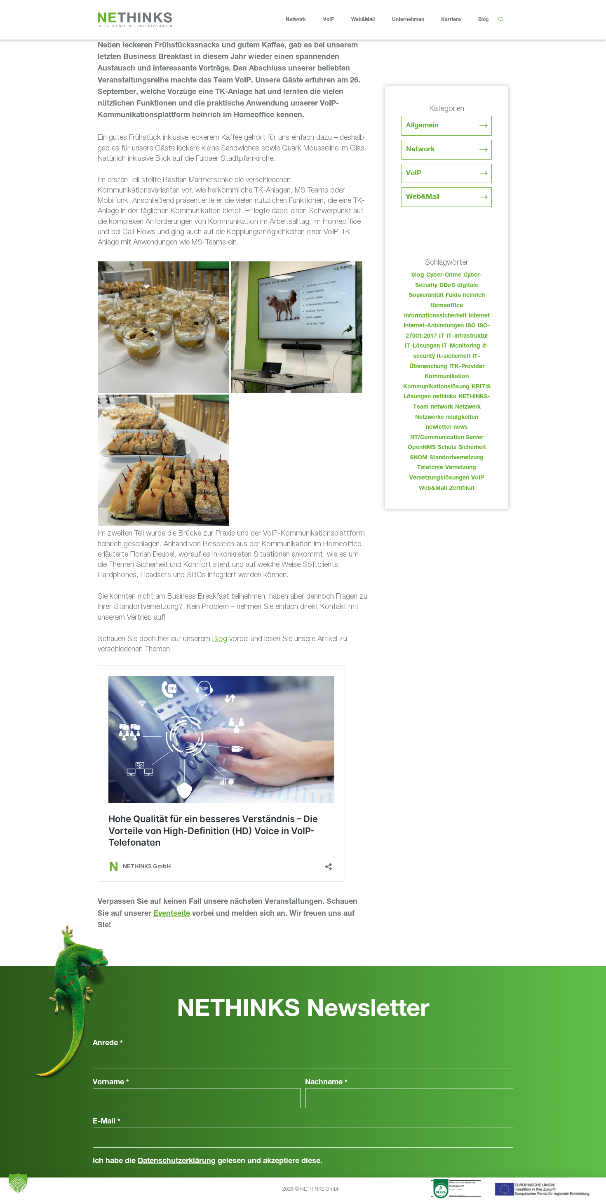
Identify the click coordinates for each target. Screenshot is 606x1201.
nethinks (444, 397)
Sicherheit (472, 448)
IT (441, 336)
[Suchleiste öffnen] (500, 19)
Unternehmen (408, 19)
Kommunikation (447, 377)
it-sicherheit (453, 357)
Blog (483, 19)
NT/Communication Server (446, 438)
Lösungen (417, 397)
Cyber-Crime (443, 275)
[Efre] (543, 1190)
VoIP (328, 19)
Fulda (453, 295)
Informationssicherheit (435, 316)
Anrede (108, 1043)
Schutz (447, 448)
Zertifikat (461, 488)
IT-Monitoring (461, 346)
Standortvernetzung (457, 458)
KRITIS (481, 387)
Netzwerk (468, 407)
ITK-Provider (466, 367)
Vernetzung (460, 468)
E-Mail (106, 1122)
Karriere (451, 19)
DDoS (447, 286)
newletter (438, 427)
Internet (479, 316)
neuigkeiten (462, 418)
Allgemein (422, 125)
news (460, 427)
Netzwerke (429, 418)
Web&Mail (363, 19)
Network (296, 19)
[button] (18, 1183)
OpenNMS (422, 448)
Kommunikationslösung (436, 387)
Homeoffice (446, 306)
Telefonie (430, 468)
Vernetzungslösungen (439, 478)
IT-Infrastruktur (467, 336)
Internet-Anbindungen (434, 326)
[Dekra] (456, 1190)
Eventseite (171, 914)
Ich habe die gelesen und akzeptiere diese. (207, 1161)
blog (417, 275)
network (442, 407)
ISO (471, 326)
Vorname (111, 1082)
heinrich (474, 295)
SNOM (418, 458)
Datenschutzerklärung (177, 1161)
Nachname (326, 1082)
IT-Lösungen (422, 346)
